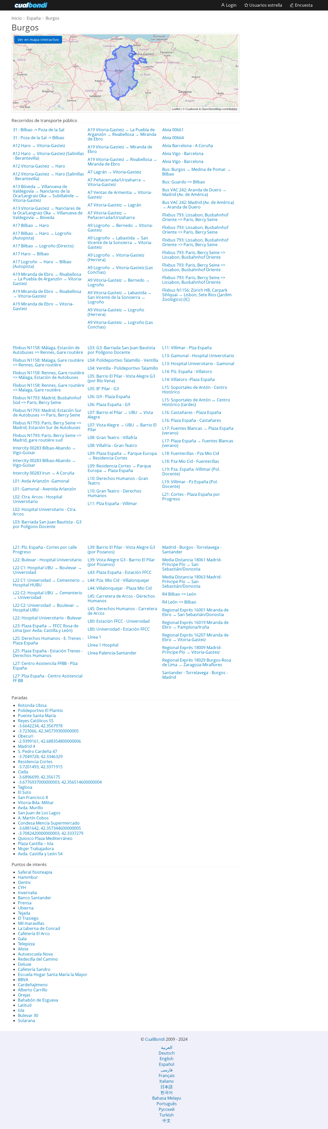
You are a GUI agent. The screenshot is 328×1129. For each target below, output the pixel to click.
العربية (166, 1047)
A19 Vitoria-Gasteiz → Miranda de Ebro (120, 149)
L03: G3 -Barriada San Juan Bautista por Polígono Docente (121, 350)
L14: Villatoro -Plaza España (188, 379)
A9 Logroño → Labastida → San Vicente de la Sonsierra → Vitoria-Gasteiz (120, 242)
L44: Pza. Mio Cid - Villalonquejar (118, 580)
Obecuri (25, 736)
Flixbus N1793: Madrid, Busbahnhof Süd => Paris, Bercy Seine (47, 400)
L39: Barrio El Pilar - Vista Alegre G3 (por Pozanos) (121, 549)
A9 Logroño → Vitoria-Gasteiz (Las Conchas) (120, 270)
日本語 (166, 1087)
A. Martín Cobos (33, 818)
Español (166, 1064)
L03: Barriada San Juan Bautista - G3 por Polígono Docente (47, 524)
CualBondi (155, 1039)
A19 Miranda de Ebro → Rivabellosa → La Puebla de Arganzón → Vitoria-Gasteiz (47, 278)
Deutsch (167, 1053)
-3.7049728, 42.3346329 (40, 756)
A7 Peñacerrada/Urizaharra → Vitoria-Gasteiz (117, 182)
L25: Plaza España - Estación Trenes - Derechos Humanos (48, 653)
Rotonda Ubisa (32, 705)
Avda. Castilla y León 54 (40, 854)
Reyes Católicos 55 (36, 721)
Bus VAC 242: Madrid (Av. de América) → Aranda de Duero (198, 205)
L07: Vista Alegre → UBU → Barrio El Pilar (122, 427)
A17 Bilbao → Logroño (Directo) (43, 246)
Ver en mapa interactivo (38, 39)
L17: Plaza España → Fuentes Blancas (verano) (197, 443)
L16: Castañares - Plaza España (191, 412)
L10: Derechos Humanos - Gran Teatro (118, 481)
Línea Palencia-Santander (112, 653)
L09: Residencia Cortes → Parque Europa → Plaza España (119, 468)
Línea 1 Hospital (103, 645)
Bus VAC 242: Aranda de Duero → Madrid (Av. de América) (194, 192)
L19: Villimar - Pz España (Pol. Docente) (190, 484)
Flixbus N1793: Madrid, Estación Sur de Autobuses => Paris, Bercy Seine (47, 413)
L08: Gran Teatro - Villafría (112, 437)
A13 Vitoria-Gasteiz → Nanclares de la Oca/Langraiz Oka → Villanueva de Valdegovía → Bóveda (48, 212)
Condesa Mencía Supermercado (49, 823)
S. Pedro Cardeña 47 (37, 751)
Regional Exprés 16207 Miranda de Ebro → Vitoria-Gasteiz (195, 637)
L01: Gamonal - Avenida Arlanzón (44, 489)
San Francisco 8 (33, 797)
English (166, 1058)
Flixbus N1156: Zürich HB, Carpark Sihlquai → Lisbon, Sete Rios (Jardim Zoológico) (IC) (197, 294)
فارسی (167, 1070)
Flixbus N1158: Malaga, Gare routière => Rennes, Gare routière (48, 362)
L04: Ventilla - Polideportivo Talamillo (123, 368)
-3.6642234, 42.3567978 (40, 726)
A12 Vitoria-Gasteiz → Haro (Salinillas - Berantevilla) (48, 176)
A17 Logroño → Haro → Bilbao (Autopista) (42, 264)
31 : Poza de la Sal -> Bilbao (38, 137)
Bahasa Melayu (166, 1098)
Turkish (166, 1115)
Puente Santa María (37, 715)
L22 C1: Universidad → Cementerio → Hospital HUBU (49, 582)
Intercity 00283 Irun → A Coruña (43, 473)
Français (167, 1075)
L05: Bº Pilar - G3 (103, 388)
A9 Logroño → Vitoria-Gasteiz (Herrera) (116, 257)
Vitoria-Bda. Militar (36, 802)
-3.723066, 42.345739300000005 (48, 731)
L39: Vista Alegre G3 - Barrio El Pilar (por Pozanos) (121, 562)
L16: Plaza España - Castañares (191, 420)
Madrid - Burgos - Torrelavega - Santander (191, 549)
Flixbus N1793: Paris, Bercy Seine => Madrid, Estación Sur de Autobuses (47, 425)
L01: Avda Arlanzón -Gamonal (41, 481)
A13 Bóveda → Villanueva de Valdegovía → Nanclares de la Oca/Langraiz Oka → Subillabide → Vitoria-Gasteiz (46, 193)
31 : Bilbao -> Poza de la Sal (38, 130)
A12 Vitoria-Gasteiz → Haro (39, 166)
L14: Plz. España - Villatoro (187, 371)
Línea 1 (94, 637)
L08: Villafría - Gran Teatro (112, 445)
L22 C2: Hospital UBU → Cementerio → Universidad (47, 595)
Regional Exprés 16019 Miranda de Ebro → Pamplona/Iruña (195, 625)
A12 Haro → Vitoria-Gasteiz (39, 145)
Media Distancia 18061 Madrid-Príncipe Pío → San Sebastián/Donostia (192, 564)
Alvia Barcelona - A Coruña (187, 145)
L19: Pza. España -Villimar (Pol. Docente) (191, 471)
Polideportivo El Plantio (40, 710)
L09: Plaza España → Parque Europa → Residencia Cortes (122, 456)
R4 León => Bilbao (179, 602)
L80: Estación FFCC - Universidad (119, 621)
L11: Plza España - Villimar (112, 503)
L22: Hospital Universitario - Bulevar (47, 618)
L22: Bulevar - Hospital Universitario (47, 560)
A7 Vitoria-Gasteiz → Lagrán (114, 205)
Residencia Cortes (35, 761)
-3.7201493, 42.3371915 (40, 767)
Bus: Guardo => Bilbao (183, 182)
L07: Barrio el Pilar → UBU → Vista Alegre (120, 415)
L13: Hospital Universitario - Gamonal (198, 363)
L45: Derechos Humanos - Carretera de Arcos (122, 611)
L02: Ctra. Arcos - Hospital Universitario (37, 499)
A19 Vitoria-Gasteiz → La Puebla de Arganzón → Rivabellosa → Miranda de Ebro (122, 134)
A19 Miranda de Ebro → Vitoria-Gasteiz (43, 306)
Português (167, 1103)
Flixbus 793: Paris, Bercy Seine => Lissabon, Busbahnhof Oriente (193, 255)
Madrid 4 (26, 746)
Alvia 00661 (173, 130)
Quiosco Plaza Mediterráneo (45, 838)
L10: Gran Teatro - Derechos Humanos (114, 493)
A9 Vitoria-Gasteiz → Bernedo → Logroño (119, 282)
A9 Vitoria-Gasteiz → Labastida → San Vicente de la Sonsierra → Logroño (120, 297)
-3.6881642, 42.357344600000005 (49, 828)
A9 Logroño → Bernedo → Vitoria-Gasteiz (120, 228)
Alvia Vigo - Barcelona (182, 153)
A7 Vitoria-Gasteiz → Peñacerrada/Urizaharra (111, 215)
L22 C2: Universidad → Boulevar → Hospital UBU (46, 607)
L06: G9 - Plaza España (109, 396)
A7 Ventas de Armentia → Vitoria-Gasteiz (120, 195)
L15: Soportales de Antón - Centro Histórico (194, 390)
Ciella (23, 772)
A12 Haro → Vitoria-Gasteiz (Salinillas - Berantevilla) (48, 156)
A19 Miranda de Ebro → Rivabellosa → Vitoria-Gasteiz (47, 294)
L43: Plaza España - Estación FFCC (119, 572)
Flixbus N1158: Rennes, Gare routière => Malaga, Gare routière (48, 387)
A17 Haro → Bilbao (31, 254)
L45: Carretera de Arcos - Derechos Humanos (121, 598)
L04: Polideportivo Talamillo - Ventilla (123, 360)
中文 (166, 1120)
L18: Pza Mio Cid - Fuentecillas (190, 461)
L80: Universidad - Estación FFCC (119, 629)
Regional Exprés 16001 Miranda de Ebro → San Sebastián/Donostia (195, 612)
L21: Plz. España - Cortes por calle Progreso (45, 549)
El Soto (24, 792)
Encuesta (303, 5)
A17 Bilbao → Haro (31, 225)
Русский (167, 1109)
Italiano (166, 1081)
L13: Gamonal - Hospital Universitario (198, 355)
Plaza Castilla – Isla (35, 843)
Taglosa (25, 787)
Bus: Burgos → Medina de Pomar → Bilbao (196, 172)
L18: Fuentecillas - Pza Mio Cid (190, 453)
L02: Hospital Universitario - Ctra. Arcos (44, 512)
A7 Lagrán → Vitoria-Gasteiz (114, 172)
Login (231, 5)
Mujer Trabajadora (36, 848)
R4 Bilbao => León (179, 594)
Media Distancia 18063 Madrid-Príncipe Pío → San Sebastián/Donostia (192, 581)
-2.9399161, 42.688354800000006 (49, 741)
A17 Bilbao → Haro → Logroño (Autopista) (42, 236)
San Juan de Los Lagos (39, 813)
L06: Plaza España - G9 (109, 404)
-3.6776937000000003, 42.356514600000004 (60, 782)
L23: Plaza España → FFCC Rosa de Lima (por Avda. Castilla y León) (45, 628)
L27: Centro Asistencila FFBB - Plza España (45, 666)
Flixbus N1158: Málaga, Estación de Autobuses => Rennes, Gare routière (48, 350)
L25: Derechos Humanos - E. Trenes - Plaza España (48, 640)
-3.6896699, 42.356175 (39, 777)
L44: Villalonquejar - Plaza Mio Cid (120, 588)
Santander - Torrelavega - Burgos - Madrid (195, 675)
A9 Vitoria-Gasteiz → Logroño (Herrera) (116, 312)
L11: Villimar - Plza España (187, 347)
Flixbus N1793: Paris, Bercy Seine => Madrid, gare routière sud (47, 438)
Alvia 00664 (173, 137)
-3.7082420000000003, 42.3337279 (50, 833)
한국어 (166, 1092)
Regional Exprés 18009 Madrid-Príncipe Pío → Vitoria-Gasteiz (192, 650)
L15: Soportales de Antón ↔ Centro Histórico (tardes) (196, 402)
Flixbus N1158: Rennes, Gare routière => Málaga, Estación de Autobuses (48, 375)
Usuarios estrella (265, 5)
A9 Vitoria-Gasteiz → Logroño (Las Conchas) (120, 325)
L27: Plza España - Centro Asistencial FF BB (48, 678)
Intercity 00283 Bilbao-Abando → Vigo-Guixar (44, 450)
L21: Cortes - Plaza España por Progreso (191, 496)
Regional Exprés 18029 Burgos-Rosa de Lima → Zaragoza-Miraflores (196, 662)
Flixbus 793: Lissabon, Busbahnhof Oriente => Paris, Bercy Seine (195, 217)
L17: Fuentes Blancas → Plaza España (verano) (197, 430)
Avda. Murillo (30, 807)
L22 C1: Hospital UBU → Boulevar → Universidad (47, 570)
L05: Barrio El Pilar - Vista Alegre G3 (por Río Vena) (121, 378)
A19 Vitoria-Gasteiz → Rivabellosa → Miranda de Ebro (122, 162)
